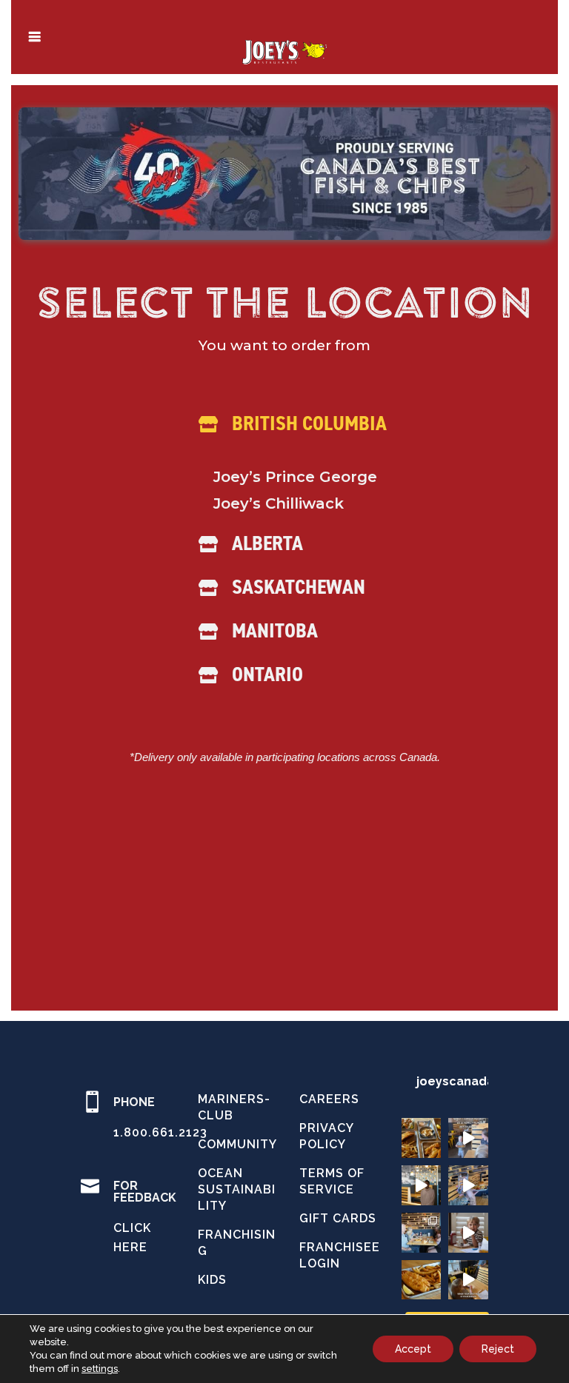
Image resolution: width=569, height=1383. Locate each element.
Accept (413, 1349)
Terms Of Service (332, 1181)
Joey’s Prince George (295, 477)
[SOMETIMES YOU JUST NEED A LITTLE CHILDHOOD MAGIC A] (422, 1185)
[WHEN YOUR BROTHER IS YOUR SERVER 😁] (468, 1280)
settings (99, 1368)
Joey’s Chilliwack (278, 503)
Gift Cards (337, 1218)
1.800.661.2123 (160, 1132)
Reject (498, 1349)
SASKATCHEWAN (298, 586)
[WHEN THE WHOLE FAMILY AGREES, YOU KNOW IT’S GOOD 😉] (422, 1233)
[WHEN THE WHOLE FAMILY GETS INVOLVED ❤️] (468, 1138)
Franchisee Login (339, 1255)
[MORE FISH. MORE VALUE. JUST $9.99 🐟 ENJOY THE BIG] (422, 1280)
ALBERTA (267, 542)
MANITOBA (275, 630)
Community (237, 1144)
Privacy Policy (326, 1136)
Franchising (237, 1243)
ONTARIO (267, 673)
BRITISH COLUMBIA (309, 422)
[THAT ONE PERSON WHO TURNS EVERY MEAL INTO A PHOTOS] (468, 1185)
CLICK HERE (132, 1237)
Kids (212, 1280)
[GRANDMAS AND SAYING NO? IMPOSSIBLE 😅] (468, 1233)
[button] (279, 433)
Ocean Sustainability (237, 1189)
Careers (329, 1099)
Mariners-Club (234, 1107)
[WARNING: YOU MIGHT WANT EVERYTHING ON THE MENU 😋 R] (422, 1138)
